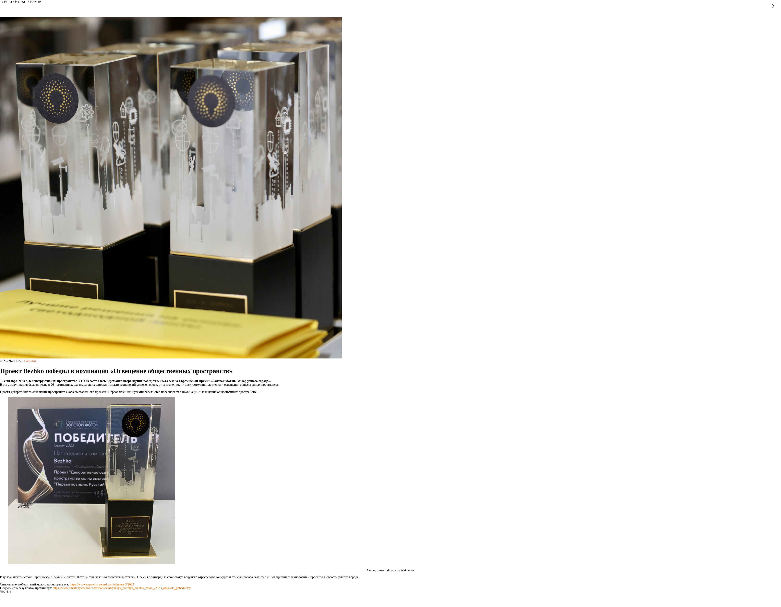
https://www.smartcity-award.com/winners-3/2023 (101, 584)
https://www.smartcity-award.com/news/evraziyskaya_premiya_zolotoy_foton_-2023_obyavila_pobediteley (122, 588)
